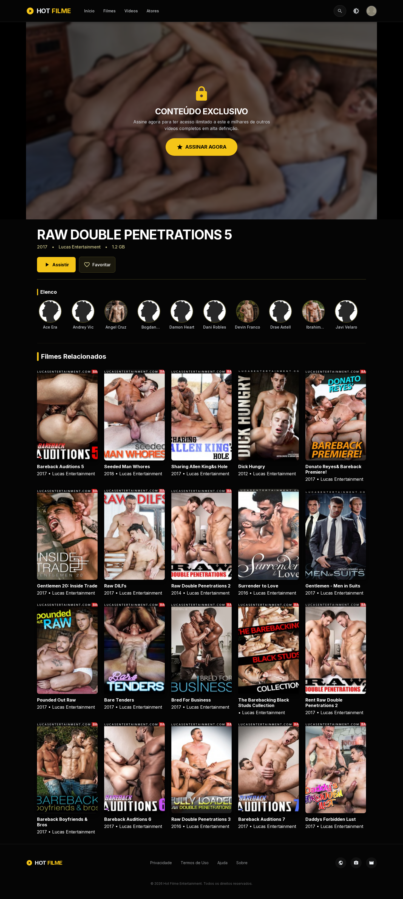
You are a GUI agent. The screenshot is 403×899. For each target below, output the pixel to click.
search (340, 11)
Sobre (242, 862)
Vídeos (131, 11)
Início (89, 11)
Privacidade (161, 862)
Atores (153, 11)
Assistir (56, 264)
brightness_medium (356, 11)
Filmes (109, 11)
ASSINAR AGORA (201, 147)
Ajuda (222, 862)
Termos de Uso (195, 862)
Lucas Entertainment (80, 247)
